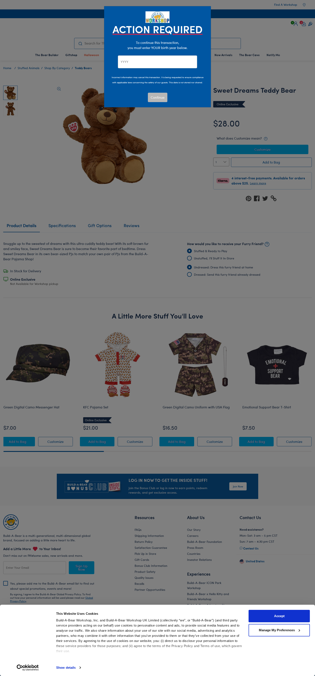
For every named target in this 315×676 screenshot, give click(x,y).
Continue (158, 97)
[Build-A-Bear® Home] (158, 16)
